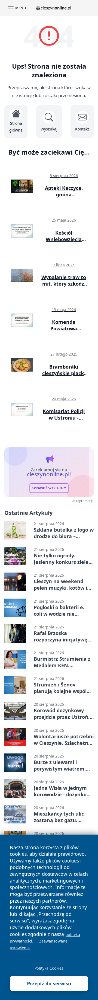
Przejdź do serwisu (49, 983)
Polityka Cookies (49, 968)
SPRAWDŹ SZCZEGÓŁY (49, 488)
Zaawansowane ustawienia (39, 944)
